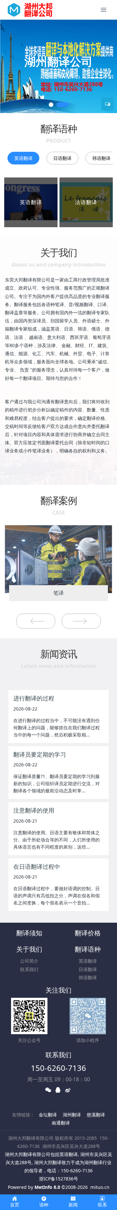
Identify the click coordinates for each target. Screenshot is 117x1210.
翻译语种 (88, 949)
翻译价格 (88, 933)
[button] (8, 66)
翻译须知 (29, 933)
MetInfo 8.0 (47, 1187)
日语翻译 (62, 158)
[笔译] (58, 558)
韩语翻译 (88, 977)
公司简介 (29, 961)
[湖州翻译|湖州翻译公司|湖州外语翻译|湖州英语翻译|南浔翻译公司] (33, 10)
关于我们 (29, 949)
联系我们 (29, 969)
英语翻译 (23, 158)
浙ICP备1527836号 (58, 1179)
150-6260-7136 (58, 1067)
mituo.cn (100, 1187)
